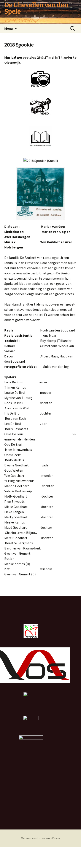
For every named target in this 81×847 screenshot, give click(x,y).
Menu (8, 28)
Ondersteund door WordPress (40, 838)
